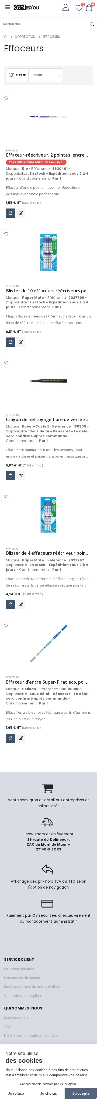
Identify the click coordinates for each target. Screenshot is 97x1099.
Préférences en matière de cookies (31, 1036)
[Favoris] (79, 8)
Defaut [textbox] (37, 75)
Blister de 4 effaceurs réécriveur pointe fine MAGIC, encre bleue (48, 553)
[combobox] (45, 75)
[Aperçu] (20, 213)
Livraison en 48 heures (22, 978)
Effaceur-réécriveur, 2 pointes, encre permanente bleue (48, 155)
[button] (89, 7)
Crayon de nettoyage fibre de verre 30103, (48, 419)
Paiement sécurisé (19, 969)
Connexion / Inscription (22, 996)
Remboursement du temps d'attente (33, 987)
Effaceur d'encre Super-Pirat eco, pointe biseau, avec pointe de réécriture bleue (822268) (48, 682)
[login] (67, 7)
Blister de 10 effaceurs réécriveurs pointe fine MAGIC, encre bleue (48, 291)
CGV (7, 1027)
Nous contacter (16, 1018)
